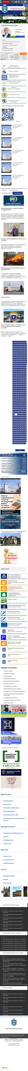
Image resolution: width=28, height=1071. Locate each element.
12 (20, 343)
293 (23, 426)
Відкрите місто (7, 804)
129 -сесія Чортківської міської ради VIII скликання (17, 177)
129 (18, 374)
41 (15, 351)
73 (15, 359)
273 (18, 420)
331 (13, 439)
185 (23, 391)
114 (25, 368)
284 (16, 424)
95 (26, 363)
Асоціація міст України (9, 683)
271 (13, 420)
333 (18, 439)
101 (23, 365)
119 (23, 370)
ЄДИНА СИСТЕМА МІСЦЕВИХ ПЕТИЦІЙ (16, 605)
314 (16, 434)
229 (13, 407)
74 (17, 359)
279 (18, 422)
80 (13, 361)
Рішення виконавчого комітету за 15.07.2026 (14, 943)
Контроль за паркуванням (14, 636)
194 (16, 395)
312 (25, 432)
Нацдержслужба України (9, 678)
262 (21, 416)
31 (26, 347)
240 (25, 409)
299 (23, 428)
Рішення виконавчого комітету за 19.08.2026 (14, 939)
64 (13, 357)
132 (25, 374)
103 (13, 366)
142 (21, 378)
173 (23, 388)
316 (21, 434)
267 (18, 418)
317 (23, 434)
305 (23, 430)
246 (25, 411)
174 (25, 388)
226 (21, 405)
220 (21, 403)
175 (13, 390)
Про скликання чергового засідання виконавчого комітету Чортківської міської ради (15, 983)
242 (16, 411)
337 (13, 441)
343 (13, 443)
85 (22, 361)
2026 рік (5, 909)
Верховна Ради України (9, 673)
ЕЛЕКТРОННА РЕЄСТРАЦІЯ (14, 611)
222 (25, 403)
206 (16, 399)
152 (16, 382)
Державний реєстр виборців (10, 686)
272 (16, 420)
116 (16, 370)
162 (25, 384)
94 (24, 363)
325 (13, 438)
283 (13, 424)
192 (25, 393)
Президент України (8, 671)
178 (21, 390)
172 (21, 388)
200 (16, 397)
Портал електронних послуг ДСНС (12, 700)
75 (18, 359)
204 (25, 397)
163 (13, 386)
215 (23, 401)
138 (25, 376)
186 (25, 391)
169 (13, 388)
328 (21, 438)
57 (15, 355)
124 (21, 372)
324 (25, 436)
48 (13, 353)
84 (20, 361)
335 (23, 439)
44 (20, 351)
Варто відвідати (7, 883)
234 (25, 407)
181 (13, 391)
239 (23, 409)
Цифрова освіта (7, 843)
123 (18, 372)
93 (22, 363)
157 (13, 384)
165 (18, 386)
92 (20, 363)
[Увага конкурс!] (14, 294)
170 (16, 388)
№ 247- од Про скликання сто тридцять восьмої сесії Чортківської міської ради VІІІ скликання (14, 970)
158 (16, 384)
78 (24, 359)
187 (13, 393)
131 (23, 374)
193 (13, 395)
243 (18, 411)
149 (23, 380)
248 (16, 413)
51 (18, 353)
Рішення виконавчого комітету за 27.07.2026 (14, 941)
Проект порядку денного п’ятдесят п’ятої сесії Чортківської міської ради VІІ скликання (13, 326)
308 (16, 432)
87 (26, 361)
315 (18, 434)
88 (13, 363)
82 (17, 361)
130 (21, 374)
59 (18, 355)
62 (24, 355)
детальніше (21, 36)
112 (21, 368)
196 (21, 395)
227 (23, 405)
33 (15, 349)
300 (25, 428)
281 (23, 422)
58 (17, 355)
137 (23, 376)
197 (23, 395)
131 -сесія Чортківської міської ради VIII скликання (17, 164)
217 (13, 403)
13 (22, 343)
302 (16, 430)
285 (18, 424)
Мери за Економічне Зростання (15, 623)
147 (18, 380)
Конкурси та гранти (12, 599)
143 (23, 378)
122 (16, 372)
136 (21, 376)
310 (21, 432)
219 (18, 403)
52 (20, 353)
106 (21, 366)
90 (17, 363)
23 (26, 345)
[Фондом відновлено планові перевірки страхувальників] (14, 205)
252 (25, 413)
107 (23, 366)
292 (21, 426)
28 (20, 347)
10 (16, 343)
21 (22, 345)
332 (16, 439)
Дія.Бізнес (6, 836)
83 (18, 361)
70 (24, 357)
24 (13, 347)
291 (18, 426)
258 (25, 415)
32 (13, 349)
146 (16, 380)
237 (18, 409)
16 (13, 345)
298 (21, 428)
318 (25, 434)
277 (13, 422)
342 (25, 441)
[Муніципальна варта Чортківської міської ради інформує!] (14, 265)
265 (13, 418)
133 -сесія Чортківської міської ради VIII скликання (17, 139)
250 (21, 413)
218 (16, 403)
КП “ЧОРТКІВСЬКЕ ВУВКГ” (14, 94)
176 (16, 390)
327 (18, 438)
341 (23, 441)
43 (18, 351)
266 (16, 418)
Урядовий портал (8, 676)
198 (25, 395)
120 (25, 370)
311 (23, 432)
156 (25, 382)
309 (18, 432)
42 (17, 351)
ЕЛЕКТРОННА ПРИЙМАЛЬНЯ (14, 574)
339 (18, 441)
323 (23, 436)
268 (21, 418)
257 (23, 415)
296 (16, 428)
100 (21, 365)
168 (25, 386)
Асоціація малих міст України (10, 697)
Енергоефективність (8, 863)
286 (21, 424)
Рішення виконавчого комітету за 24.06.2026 (14, 947)
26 (17, 347)
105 (18, 366)
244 (21, 411)
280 (21, 422)
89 (15, 363)
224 (16, 405)
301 (13, 430)
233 (23, 407)
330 (25, 438)
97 (15, 365)
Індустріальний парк (8, 859)
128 (16, 374)
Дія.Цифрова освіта (8, 840)
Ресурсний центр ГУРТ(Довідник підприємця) (14, 691)
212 (16, 401)
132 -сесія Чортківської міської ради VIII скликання (17, 151)
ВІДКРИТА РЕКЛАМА (12, 581)
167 (23, 386)
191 (23, 393)
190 (21, 393)
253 (13, 415)
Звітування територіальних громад (16, 648)
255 (18, 415)
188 (16, 393)
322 (21, 436)
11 (18, 343)
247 (13, 413)
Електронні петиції (8, 800)
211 (13, 401)
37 (22, 349)
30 (24, 347)
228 (25, 405)
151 (13, 382)
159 (18, 384)
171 (18, 388)
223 (13, 405)
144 (25, 378)
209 (23, 399)
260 (16, 416)
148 (21, 380)
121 (13, 372)
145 (13, 380)
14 (24, 343)
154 (21, 382)
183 (18, 391)
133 (13, 376)
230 (16, 407)
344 (16, 443)
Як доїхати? (23, 53)
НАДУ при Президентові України (11, 681)
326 (16, 438)
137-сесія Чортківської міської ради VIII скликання (17, 126)
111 (18, 368)
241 (13, 411)
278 (16, 422)
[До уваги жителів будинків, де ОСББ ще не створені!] (14, 236)
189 (18, 393)
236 (16, 409)
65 (15, 357)
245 (23, 411)
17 (15, 345)
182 (16, 391)
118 (21, 370)
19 (18, 345)
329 (23, 438)
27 (18, 347)
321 (18, 436)
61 (22, 355)
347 (23, 443)
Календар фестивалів (9, 876)
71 (26, 357)
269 (23, 418)
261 (18, 416)
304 (21, 430)
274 (21, 420)
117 (18, 370)
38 (24, 349)
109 (13, 368)
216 (25, 401)
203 (23, 397)
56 (13, 355)
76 (20, 359)
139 (13, 378)
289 (13, 426)
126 (25, 372)
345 (18, 443)
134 (16, 376)
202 (21, 397)
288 (25, 424)
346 (21, 443)
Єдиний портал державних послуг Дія (13, 833)
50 (17, 353)
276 (25, 420)
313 (13, 434)
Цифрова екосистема (13, 660)
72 (13, 359)
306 (25, 430)
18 (17, 345)
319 (13, 436)
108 (25, 366)
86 (24, 361)
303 (18, 430)
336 (25, 439)
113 (23, 368)
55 (26, 353)
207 (18, 399)
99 (18, 365)
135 (18, 376)
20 (20, 345)
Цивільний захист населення (14, 642)
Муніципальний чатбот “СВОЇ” (11, 814)
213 (18, 401)
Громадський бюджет (9, 811)
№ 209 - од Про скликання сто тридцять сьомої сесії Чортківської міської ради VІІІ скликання (14, 979)
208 (21, 399)
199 (13, 397)
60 (20, 355)
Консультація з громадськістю (11, 807)
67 (18, 357)
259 (13, 416)
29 (22, 347)
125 (23, 372)
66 (17, 357)
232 (21, 407)
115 (13, 370)
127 (13, 374)
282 (25, 422)
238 (21, 409)
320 (16, 436)
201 (18, 397)
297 (18, 428)
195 (18, 395)
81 (15, 361)
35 (18, 349)
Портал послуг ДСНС (9, 702)
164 (16, 386)
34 (17, 349)
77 (22, 359)
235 (13, 409)
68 (20, 357)
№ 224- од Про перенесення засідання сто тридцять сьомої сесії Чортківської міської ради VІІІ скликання (14, 975)
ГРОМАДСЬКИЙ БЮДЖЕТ (13, 593)
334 (21, 439)
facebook (4, 47)
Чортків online (6, 1)
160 (21, 384)
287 (23, 424)
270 (25, 418)
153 (18, 382)
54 (24, 353)
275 (23, 420)
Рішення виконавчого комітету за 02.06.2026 (14, 949)
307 (13, 432)
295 (13, 428)
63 (26, 355)
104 (16, 366)
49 (15, 353)
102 (26, 365)
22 (24, 345)
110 (16, 368)
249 (18, 413)
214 (21, 401)
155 (23, 382)
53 (22, 353)
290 (16, 426)
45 (22, 351)
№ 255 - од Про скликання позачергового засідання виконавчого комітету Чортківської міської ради (14, 960)
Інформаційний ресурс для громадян (12, 688)
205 (13, 399)
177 (18, 390)
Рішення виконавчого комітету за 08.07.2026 (14, 945)
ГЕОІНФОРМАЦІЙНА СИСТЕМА (15, 587)
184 (21, 391)
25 (15, 347)
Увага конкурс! (5, 297)
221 (23, 403)
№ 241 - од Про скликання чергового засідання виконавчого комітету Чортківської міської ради (14, 965)
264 (25, 416)
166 (21, 386)
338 (16, 441)
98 (17, 365)
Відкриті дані (11, 629)
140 (16, 378)
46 (24, 351)
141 (18, 378)
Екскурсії (5, 879)
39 (26, 349)
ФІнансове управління (14, 71)
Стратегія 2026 (7, 856)
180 (25, 390)
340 (21, 441)
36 (20, 349)
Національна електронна (13, 654)
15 (26, 343)
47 (26, 351)
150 (25, 380)
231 (18, 407)
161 (23, 384)
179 (23, 390)
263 (23, 416)
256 (21, 415)
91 (18, 363)
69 (22, 357)
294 (25, 426)
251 (23, 413)
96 (13, 365)
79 (26, 359)
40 (13, 351)
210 (25, 399)
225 (18, 405)
